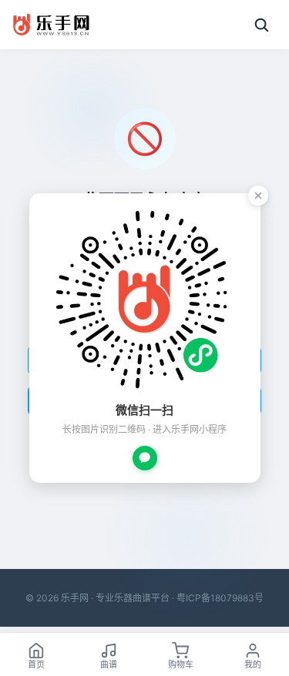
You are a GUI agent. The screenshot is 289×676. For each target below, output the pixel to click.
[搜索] (261, 24)
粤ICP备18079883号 (220, 598)
